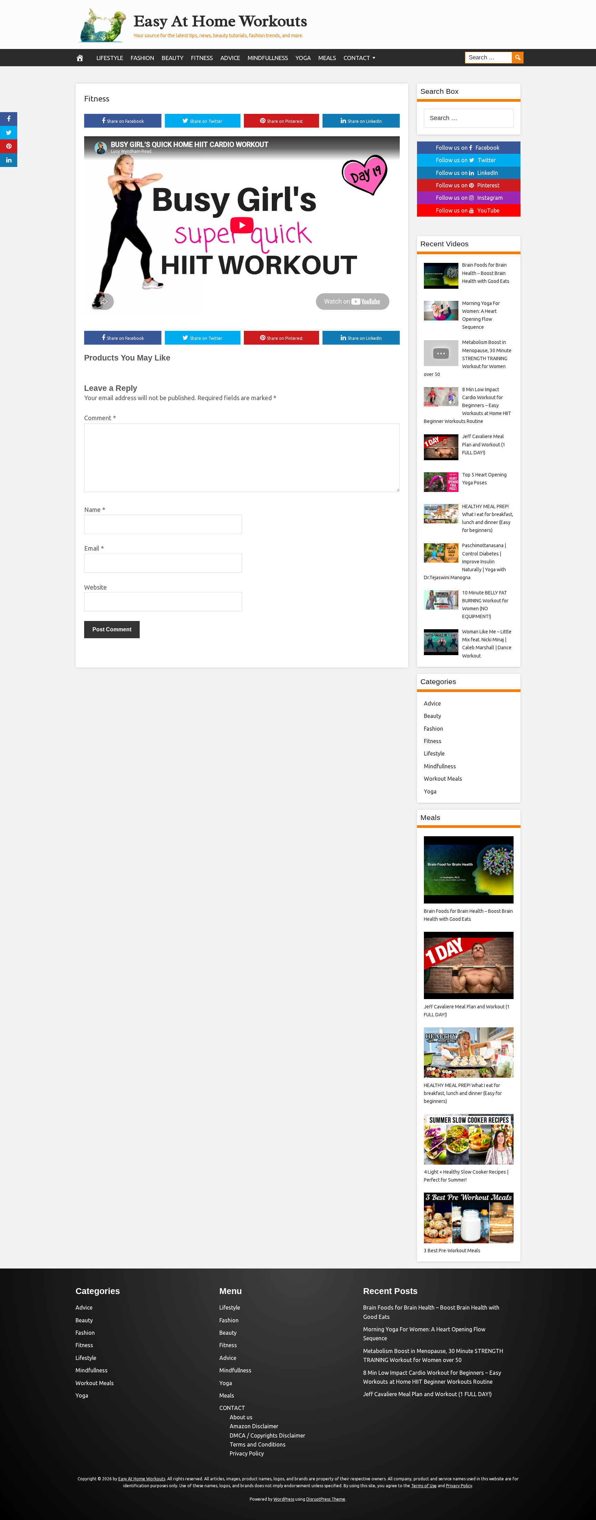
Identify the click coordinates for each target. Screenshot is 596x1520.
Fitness (202, 58)
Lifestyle (110, 58)
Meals (327, 58)
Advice (230, 58)
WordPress (284, 1499)
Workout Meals (443, 779)
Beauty (172, 58)
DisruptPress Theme (325, 1499)
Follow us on (467, 148)
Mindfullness (268, 58)
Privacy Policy (247, 1453)
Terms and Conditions (258, 1444)
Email (94, 548)
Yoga (303, 58)
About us (241, 1417)
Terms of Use (424, 1485)
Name (94, 509)
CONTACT (357, 58)
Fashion (142, 58)
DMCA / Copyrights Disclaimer (267, 1435)
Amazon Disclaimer (254, 1426)
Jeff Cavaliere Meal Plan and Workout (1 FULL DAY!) (427, 1394)
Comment (100, 417)
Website (95, 587)
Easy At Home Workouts (220, 21)
